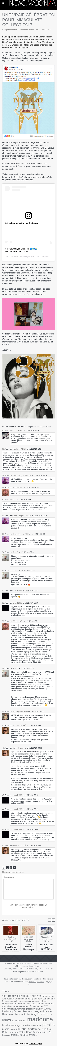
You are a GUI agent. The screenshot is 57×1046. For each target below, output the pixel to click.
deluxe (40, 1006)
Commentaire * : (9, 877)
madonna (40, 1019)
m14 (13, 1020)
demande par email (36, 982)
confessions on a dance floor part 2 (19, 1003)
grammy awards (43, 1009)
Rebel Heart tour (10, 1032)
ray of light (15, 1029)
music (34, 1025)
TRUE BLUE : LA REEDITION (46, 946)
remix (41, 1032)
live (28, 1014)
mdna (27, 1025)
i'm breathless (20, 1011)
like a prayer (8, 1014)
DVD (46, 1006)
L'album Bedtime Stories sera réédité (28, 946)
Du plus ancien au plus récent (39, 427)
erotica (5, 1009)
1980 (4, 996)
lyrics (6, 1020)
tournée (47, 1032)
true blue (24, 1035)
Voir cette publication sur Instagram (22, 223)
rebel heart (27, 1029)
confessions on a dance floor (32, 1001)
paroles (48, 1025)
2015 (28, 996)
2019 (39, 996)
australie (10, 999)
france (22, 1009)
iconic (30, 1011)
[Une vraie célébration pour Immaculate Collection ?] (28, 299)
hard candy (7, 1011)
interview (47, 1011)
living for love (38, 1014)
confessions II (10, 1001)
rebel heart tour (44, 1029)
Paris (39, 1025)
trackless (6, 1035)
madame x (21, 1020)
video (34, 1035)
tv (30, 1035)
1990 (11, 995)
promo (5, 1029)
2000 (17, 995)
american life (48, 996)
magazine (19, 1025)
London (49, 1014)
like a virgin (20, 1014)
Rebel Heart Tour (28, 1032)
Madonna (35, 256)
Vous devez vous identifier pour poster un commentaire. (28, 906)
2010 (22, 996)
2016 (34, 996)
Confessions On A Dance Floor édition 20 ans (10, 946)
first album (14, 1009)
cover (34, 1006)
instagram (38, 1011)
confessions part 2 (22, 1006)
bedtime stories (22, 999)
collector (38, 999)
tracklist (15, 1035)
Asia (4, 999)
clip (31, 999)
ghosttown (30, 1009)
